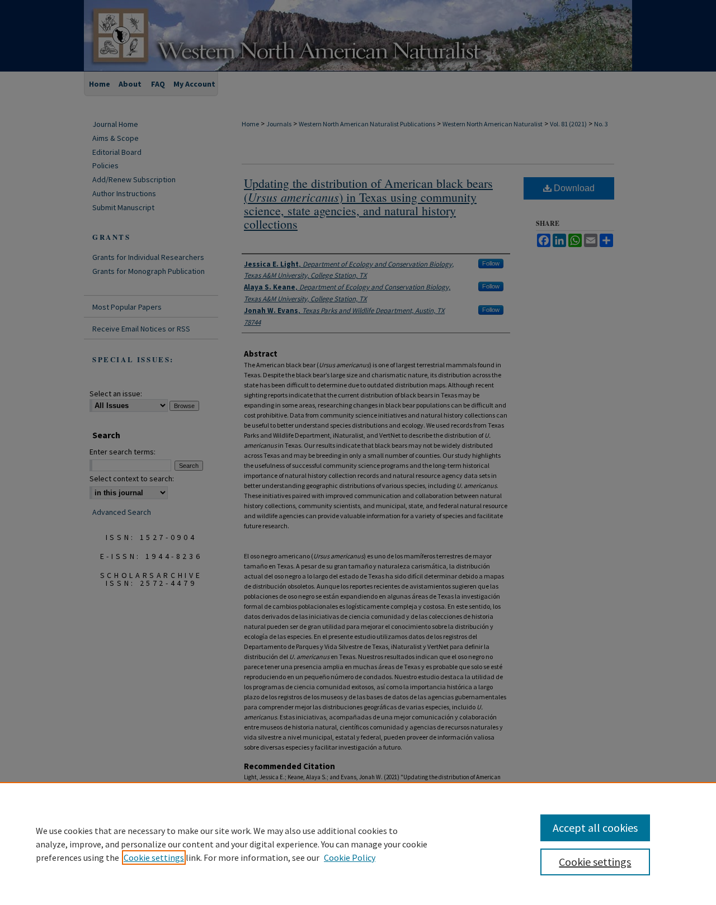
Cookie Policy (349, 857)
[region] (358, 843)
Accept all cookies (595, 828)
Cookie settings (154, 857)
